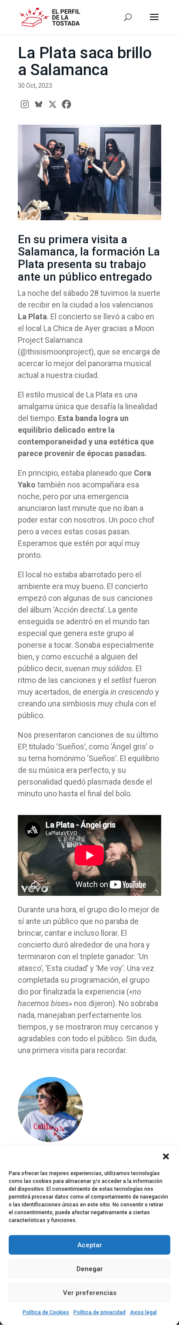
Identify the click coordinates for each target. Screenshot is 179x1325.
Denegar (89, 1269)
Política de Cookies (46, 1312)
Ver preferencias (89, 1293)
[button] (166, 1156)
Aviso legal (143, 1312)
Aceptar (89, 1245)
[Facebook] (66, 104)
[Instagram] (25, 104)
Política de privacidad (99, 1312)
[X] (52, 104)
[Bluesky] (39, 104)
